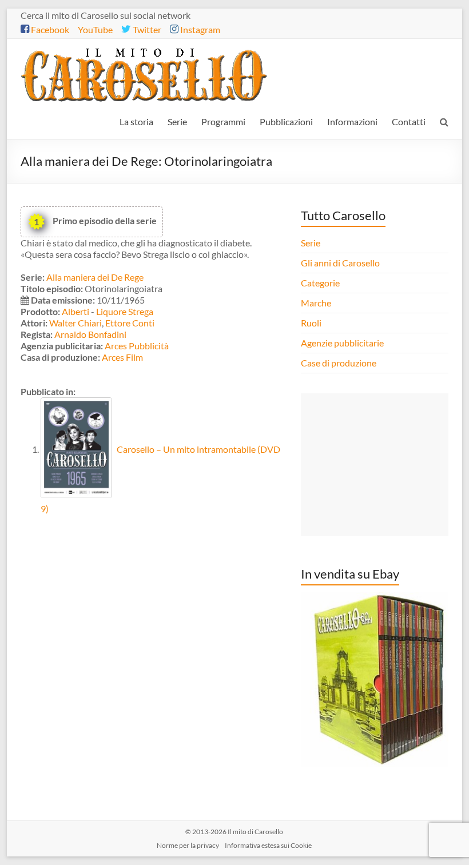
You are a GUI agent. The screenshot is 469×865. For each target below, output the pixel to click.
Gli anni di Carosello (340, 262)
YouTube (95, 29)
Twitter (146, 29)
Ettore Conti (129, 322)
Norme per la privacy (188, 845)
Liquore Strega (124, 311)
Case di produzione (339, 362)
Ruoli (311, 322)
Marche (316, 302)
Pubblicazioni (286, 121)
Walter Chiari (75, 322)
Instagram (199, 29)
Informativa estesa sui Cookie (268, 845)
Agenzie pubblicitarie (343, 342)
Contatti (409, 121)
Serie (177, 121)
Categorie (321, 282)
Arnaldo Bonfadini (90, 334)
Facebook (49, 29)
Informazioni (352, 121)
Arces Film (122, 357)
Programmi (223, 121)
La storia (136, 121)
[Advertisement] (374, 464)
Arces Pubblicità (137, 345)
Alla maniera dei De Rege (95, 277)
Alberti (75, 311)
